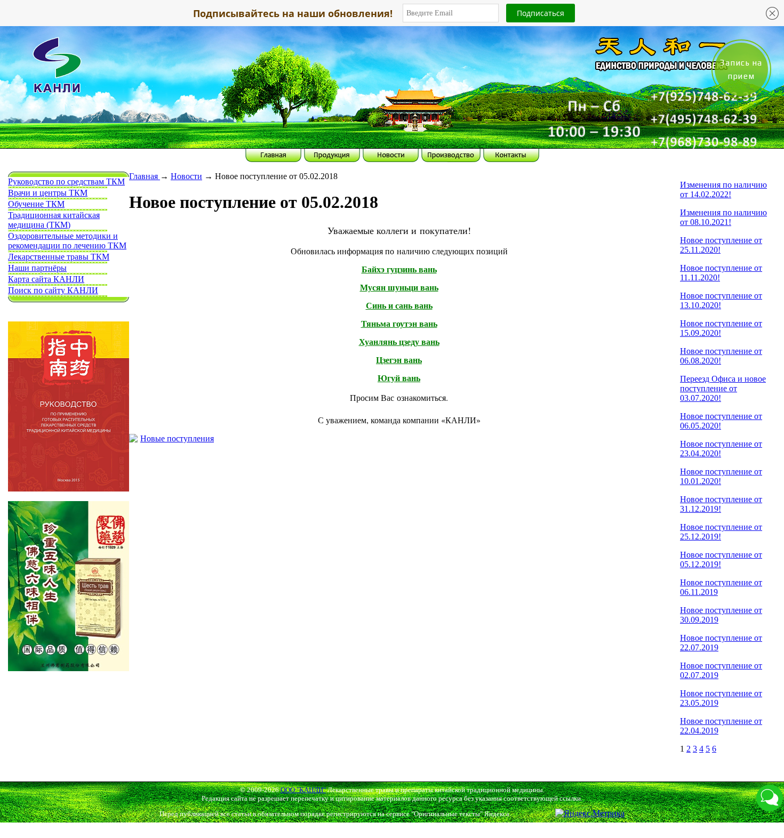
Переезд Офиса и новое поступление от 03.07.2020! (723, 388)
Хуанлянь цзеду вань (399, 342)
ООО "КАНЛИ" (303, 790)
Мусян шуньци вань (399, 287)
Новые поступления (177, 438)
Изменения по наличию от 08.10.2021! (723, 217)
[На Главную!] (196, 73)
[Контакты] (588, 108)
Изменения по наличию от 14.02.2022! (723, 189)
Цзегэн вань (399, 360)
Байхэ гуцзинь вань (399, 269)
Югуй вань (399, 378)
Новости (186, 176)
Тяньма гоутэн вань (399, 323)
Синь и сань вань (399, 305)
